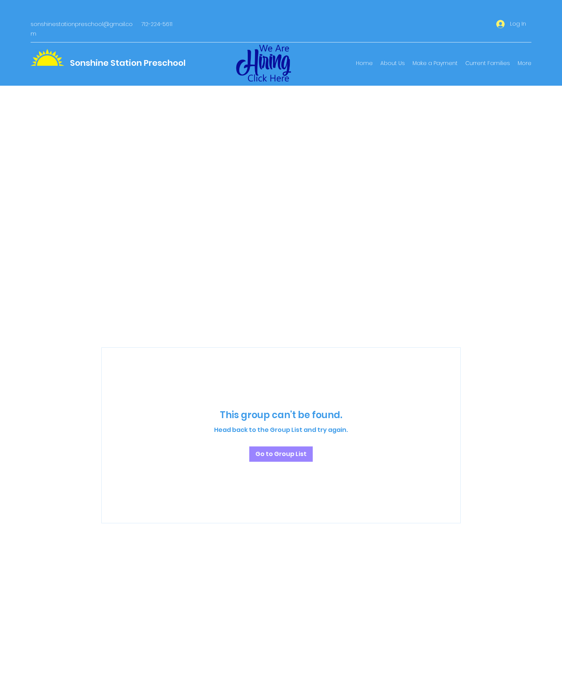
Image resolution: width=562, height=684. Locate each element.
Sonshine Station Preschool (128, 63)
